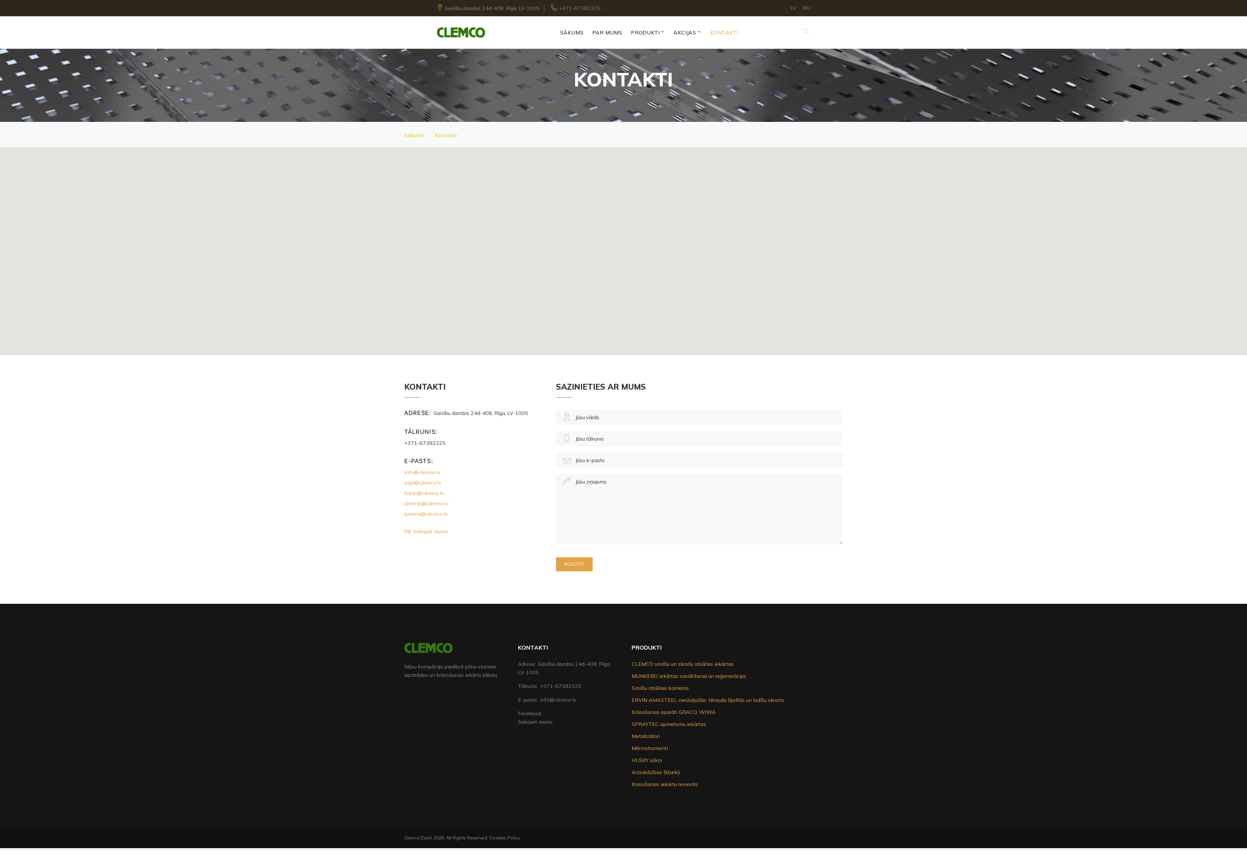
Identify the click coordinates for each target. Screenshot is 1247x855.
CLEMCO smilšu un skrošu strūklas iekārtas (683, 664)
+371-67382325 (579, 8)
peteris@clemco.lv (426, 514)
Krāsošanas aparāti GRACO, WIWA (674, 712)
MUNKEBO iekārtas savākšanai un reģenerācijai (689, 676)
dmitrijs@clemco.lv (426, 503)
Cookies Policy (504, 838)
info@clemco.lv (422, 472)
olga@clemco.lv (422, 482)
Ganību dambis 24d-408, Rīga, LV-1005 (492, 8)
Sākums (572, 32)
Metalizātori (646, 736)
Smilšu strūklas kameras (660, 688)
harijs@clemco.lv (424, 493)
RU (806, 8)
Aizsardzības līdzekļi (656, 772)
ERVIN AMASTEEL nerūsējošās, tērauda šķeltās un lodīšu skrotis (708, 700)
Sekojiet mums (535, 722)
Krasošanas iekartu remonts (665, 784)
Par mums (607, 32)
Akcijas (685, 32)
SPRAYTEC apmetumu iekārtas (669, 724)
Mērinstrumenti (650, 748)
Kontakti (724, 32)
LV (793, 8)
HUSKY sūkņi (647, 760)
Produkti (645, 32)
